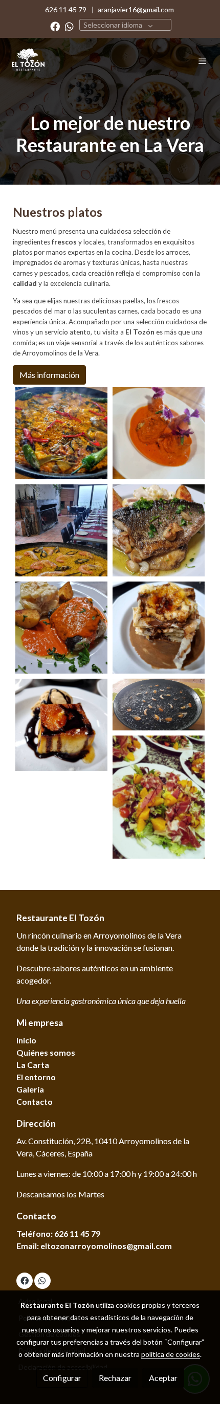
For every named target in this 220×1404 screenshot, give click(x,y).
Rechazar (115, 1378)
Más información (49, 375)
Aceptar (163, 1378)
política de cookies (170, 1354)
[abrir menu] (202, 60)
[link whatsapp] (69, 26)
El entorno (36, 1077)
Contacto (34, 1101)
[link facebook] (55, 26)
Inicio (26, 1040)
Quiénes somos (45, 1052)
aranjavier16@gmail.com (136, 9)
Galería (30, 1089)
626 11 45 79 (67, 9)
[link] (28, 61)
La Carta (32, 1064)
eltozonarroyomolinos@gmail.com (106, 1246)
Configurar (62, 1378)
